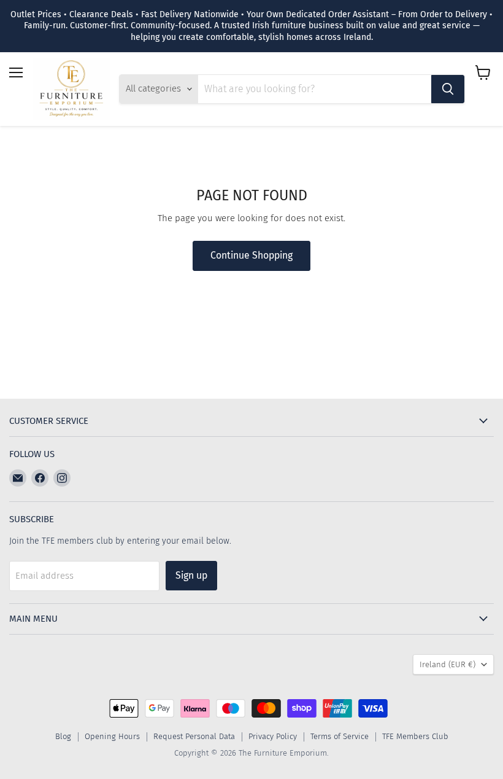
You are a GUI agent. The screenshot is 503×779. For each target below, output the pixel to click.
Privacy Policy (272, 736)
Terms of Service (339, 736)
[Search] (447, 89)
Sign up (191, 575)
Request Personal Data (194, 736)
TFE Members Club (415, 736)
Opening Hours (112, 736)
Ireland (447, 664)
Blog (63, 736)
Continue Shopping (251, 255)
